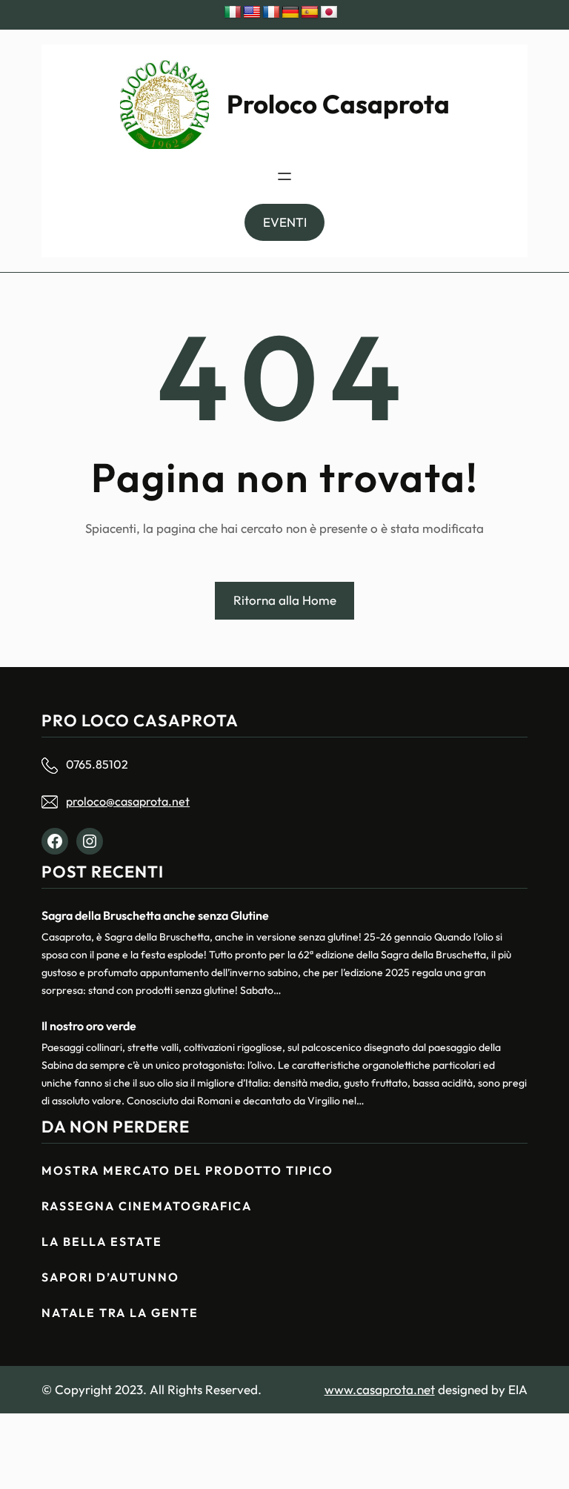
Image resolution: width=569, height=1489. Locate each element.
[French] (271, 12)
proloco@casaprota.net (128, 801)
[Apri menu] (284, 176)
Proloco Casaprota (338, 103)
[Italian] (233, 12)
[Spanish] (310, 12)
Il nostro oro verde (88, 1025)
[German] (290, 12)
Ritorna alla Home (284, 600)
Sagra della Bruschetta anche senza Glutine (155, 915)
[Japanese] (329, 12)
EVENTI (285, 222)
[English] (252, 12)
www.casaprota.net (380, 1389)
